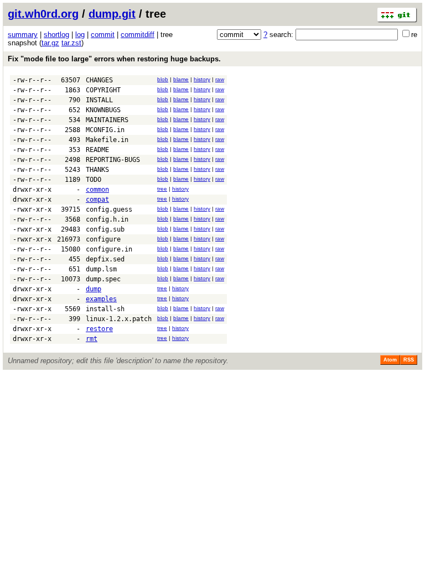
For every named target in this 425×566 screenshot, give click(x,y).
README (97, 150)
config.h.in (107, 219)
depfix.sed (105, 259)
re (414, 34)
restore (99, 329)
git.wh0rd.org (43, 14)
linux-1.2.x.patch (119, 319)
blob (162, 79)
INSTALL (99, 100)
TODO (93, 180)
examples (101, 299)
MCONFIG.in (105, 130)
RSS (408, 360)
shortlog (56, 34)
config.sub (105, 229)
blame (181, 79)
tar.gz (50, 43)
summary (23, 34)
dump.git (112, 14)
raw (219, 79)
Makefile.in (107, 140)
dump (93, 289)
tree (162, 189)
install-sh (105, 309)
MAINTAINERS (107, 120)
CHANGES (99, 80)
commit (103, 34)
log (80, 34)
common (97, 189)
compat (97, 199)
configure (103, 239)
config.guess (109, 209)
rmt (91, 339)
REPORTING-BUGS (113, 160)
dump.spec (103, 279)
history (202, 79)
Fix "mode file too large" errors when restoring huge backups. (114, 59)
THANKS (97, 170)
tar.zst (71, 43)
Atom (390, 360)
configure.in (109, 249)
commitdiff (137, 34)
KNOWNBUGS (103, 110)
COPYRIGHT (103, 90)
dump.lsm (101, 269)
